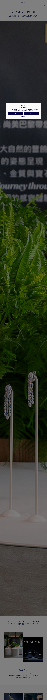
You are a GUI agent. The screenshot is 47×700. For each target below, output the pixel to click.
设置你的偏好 (23, 116)
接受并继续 (31, 113)
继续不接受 (15, 113)
